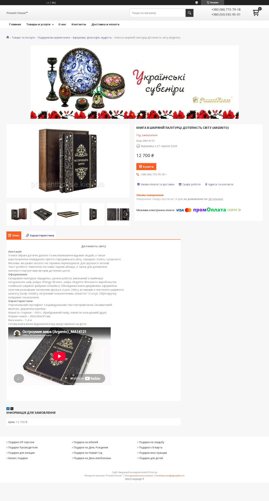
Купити (148, 166)
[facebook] (8, 409)
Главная (15, 24)
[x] (11, 409)
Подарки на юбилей (86, 442)
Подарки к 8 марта (150, 447)
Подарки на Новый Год (88, 452)
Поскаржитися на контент (139, 475)
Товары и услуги (38, 24)
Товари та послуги (23, 37)
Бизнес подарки (18, 458)
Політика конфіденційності (169, 475)
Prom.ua (152, 472)
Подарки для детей (151, 458)
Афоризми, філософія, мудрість (92, 37)
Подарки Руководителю (23, 447)
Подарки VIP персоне (21, 442)
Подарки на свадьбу (151, 442)
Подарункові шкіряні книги (54, 37)
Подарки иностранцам (153, 452)
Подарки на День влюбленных (92, 458)
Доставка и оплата (105, 24)
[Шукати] (189, 13)
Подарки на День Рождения (91, 447)
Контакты (79, 24)
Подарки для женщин (21, 452)
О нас (62, 24)
